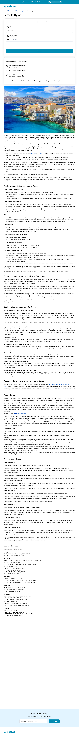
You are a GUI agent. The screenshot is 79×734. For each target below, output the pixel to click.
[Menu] (74, 6)
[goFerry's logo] (10, 6)
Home (5, 11)
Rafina (40, 154)
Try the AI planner (54, 2)
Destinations (11, 11)
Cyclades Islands (26, 11)
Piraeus (33, 154)
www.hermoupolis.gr (20, 413)
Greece (18, 11)
